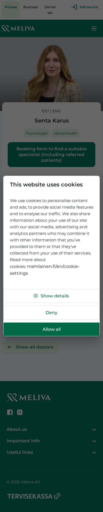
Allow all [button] (52, 329)
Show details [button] (55, 296)
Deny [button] (51, 312)
